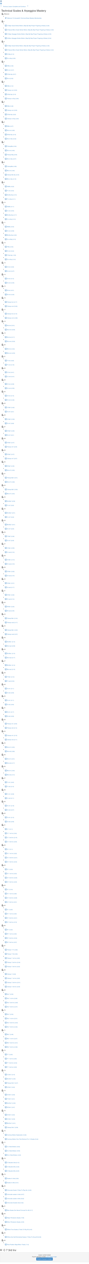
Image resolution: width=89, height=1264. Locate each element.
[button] (1, 1)
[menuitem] (1, 4)
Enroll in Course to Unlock (44, 1259)
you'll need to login (51, 1257)
